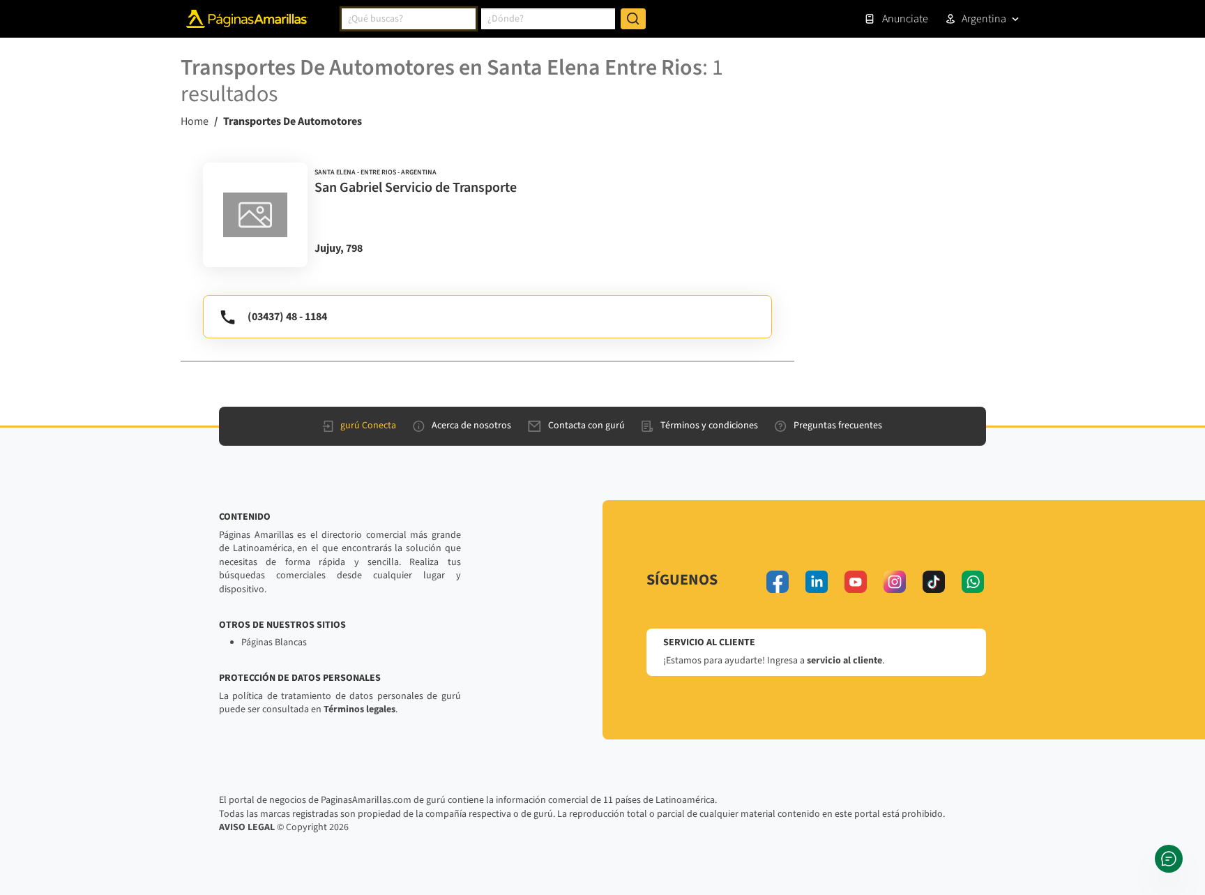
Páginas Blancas (274, 642)
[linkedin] (816, 582)
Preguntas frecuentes (838, 426)
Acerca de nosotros (471, 426)
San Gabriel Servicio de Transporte (415, 187)
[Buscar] (633, 18)
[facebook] (777, 582)
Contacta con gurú (586, 426)
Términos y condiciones (709, 426)
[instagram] (895, 582)
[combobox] (409, 18)
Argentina (984, 19)
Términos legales (359, 709)
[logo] (255, 215)
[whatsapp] (973, 582)
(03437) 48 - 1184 (287, 316)
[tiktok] (934, 582)
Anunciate (905, 19)
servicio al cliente (844, 661)
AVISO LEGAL (247, 827)
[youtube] (855, 582)
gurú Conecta (368, 426)
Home (195, 121)
